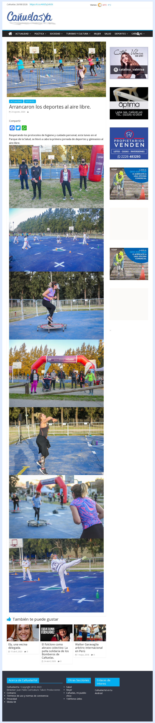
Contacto (11, 692)
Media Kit (11, 701)
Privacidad (12, 698)
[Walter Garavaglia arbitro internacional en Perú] (90, 626)
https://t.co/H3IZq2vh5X (41, 4)
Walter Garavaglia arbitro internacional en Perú (89, 648)
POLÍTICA (39, 33)
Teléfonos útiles (74, 698)
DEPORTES (120, 33)
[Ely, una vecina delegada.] (23, 626)
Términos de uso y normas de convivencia (27, 695)
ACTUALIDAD (22, 33)
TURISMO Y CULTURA (77, 33)
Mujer (69, 689)
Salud (69, 686)
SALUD (107, 33)
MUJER (97, 33)
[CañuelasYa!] (31, 12)
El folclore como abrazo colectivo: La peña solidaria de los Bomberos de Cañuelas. (55, 651)
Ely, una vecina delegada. (17, 646)
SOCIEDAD (55, 33)
